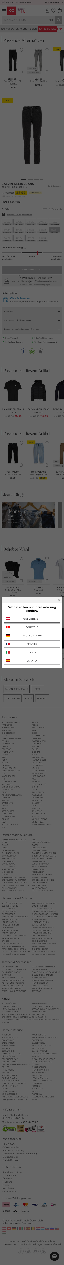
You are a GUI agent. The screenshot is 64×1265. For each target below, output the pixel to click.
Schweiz (32, 627)
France (31, 644)
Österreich (32, 618)
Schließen (59, 600)
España (32, 660)
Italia (32, 652)
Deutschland (32, 635)
